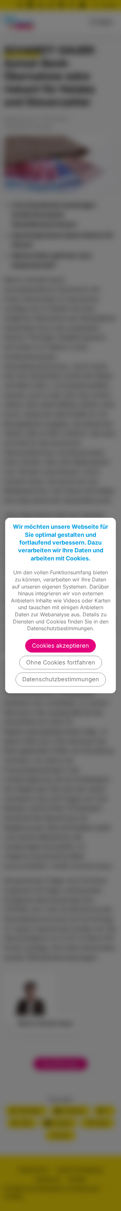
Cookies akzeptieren (60, 645)
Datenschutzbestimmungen (60, 679)
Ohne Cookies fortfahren (60, 662)
